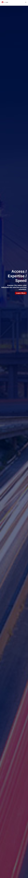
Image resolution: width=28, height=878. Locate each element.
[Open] (25, 2)
